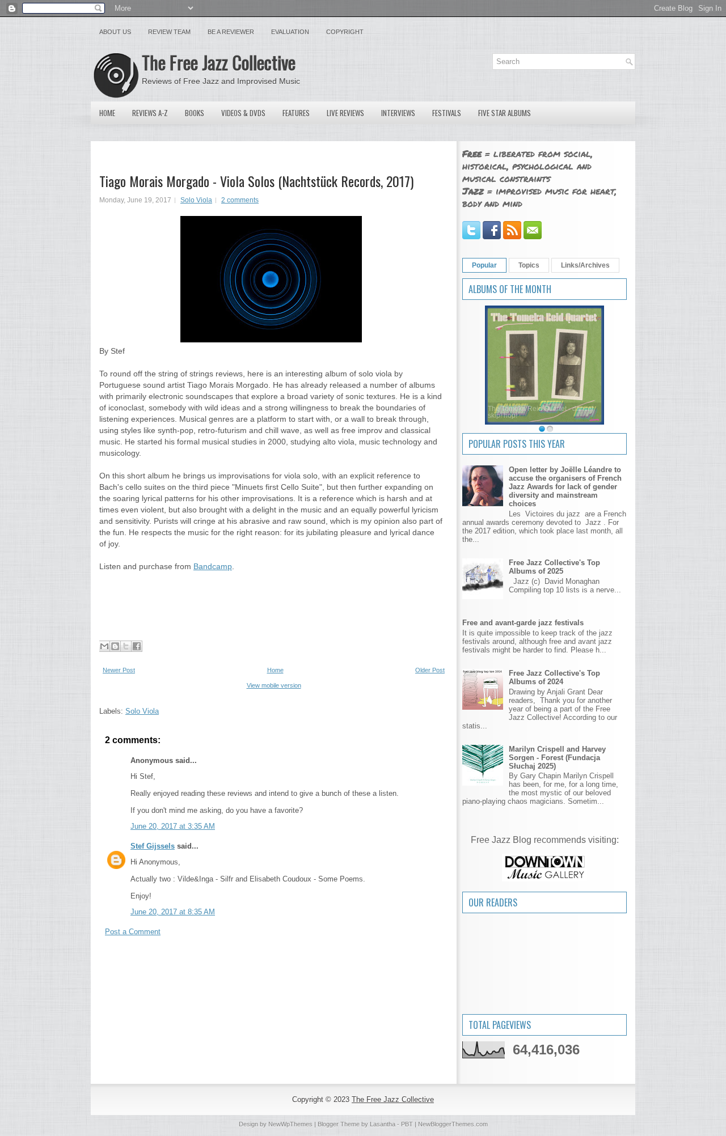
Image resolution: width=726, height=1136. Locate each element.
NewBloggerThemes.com (453, 1124)
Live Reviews (345, 112)
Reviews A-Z (150, 112)
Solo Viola (196, 200)
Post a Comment (133, 931)
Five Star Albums (504, 112)
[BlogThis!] (115, 646)
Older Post (430, 670)
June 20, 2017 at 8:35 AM (172, 912)
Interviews (398, 112)
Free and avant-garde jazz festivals (523, 622)
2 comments (240, 200)
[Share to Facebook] (136, 646)
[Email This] (104, 646)
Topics (528, 265)
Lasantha (382, 1124)
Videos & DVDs (243, 112)
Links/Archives (585, 265)
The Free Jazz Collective (219, 62)
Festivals (446, 112)
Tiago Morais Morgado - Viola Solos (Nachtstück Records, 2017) (256, 180)
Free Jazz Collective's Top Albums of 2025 (554, 566)
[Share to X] (126, 646)
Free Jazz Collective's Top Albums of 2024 (554, 677)
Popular (484, 265)
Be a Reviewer (231, 31)
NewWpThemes (290, 1124)
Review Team (169, 31)
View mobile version (274, 685)
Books (194, 112)
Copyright (345, 31)
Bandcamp (212, 566)
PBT (407, 1124)
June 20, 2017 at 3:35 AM (172, 826)
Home (107, 112)
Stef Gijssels (152, 846)
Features (296, 112)
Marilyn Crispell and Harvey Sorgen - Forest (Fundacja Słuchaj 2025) (557, 757)
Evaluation (290, 31)
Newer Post (119, 670)
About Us (115, 31)
